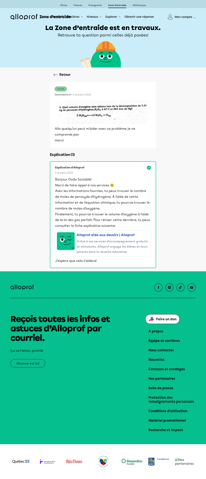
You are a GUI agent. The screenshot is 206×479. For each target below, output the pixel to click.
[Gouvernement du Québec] (20, 461)
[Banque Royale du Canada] (158, 462)
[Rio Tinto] (74, 461)
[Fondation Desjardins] (132, 461)
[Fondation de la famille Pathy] (47, 461)
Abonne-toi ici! (27, 363)
